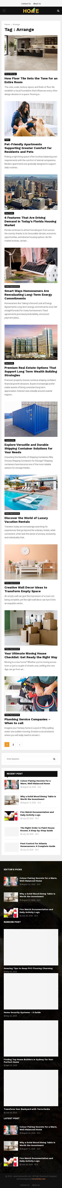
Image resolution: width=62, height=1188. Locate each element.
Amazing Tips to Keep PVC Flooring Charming (28, 968)
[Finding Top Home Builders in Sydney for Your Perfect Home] (31, 1038)
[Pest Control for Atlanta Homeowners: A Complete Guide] (12, 847)
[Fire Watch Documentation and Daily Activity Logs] (12, 816)
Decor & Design (10, 74)
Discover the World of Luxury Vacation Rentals (26, 519)
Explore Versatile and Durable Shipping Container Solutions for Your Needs (28, 448)
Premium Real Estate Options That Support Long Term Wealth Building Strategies (31, 371)
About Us (37, 4)
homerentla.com (38, 1179)
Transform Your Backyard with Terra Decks (27, 1109)
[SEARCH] (54, 759)
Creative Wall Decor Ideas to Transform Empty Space (26, 589)
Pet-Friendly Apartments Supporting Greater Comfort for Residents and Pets (28, 148)
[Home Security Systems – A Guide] (31, 991)
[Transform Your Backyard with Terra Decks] (31, 1088)
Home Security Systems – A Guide (22, 1012)
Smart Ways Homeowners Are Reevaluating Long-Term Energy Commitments (28, 294)
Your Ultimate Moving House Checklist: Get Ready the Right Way (31, 655)
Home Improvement (12, 286)
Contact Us (26, 4)
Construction (10, 440)
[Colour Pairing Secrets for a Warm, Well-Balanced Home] (12, 784)
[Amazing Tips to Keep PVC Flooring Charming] (31, 947)
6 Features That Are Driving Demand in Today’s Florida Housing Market (30, 221)
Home (7, 140)
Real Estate (9, 213)
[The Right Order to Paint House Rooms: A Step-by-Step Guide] (12, 831)
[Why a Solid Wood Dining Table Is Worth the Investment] (12, 800)
